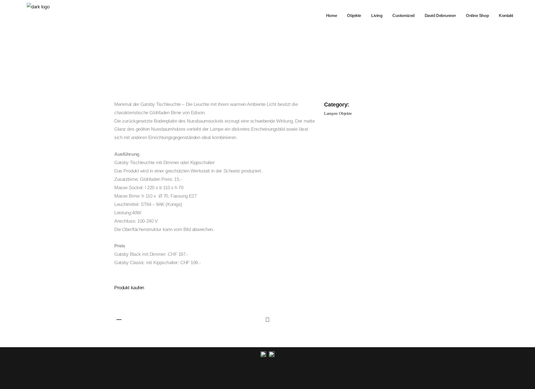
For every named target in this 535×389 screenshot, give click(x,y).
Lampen (330, 113)
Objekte (345, 113)
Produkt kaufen (129, 287)
